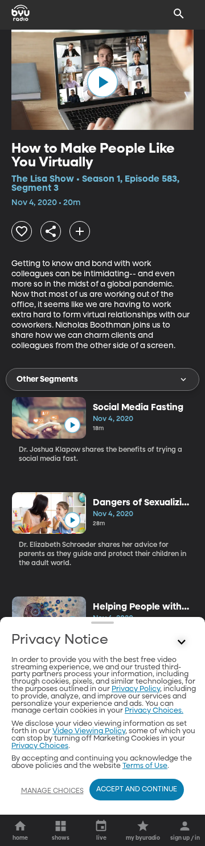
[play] (102, 82)
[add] (79, 231)
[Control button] (181, 642)
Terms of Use (144, 766)
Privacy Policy (136, 689)
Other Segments (47, 379)
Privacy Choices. (154, 710)
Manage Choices (52, 791)
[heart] (21, 231)
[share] (50, 231)
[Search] (178, 13)
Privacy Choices (39, 746)
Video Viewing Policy (88, 731)
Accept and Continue (136, 789)
